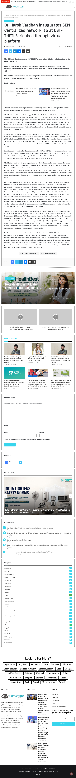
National (8, 583)
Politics (7, 639)
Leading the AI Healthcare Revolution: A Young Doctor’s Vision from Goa (24, 288)
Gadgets (7, 634)
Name (6, 425)
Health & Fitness (15, 15)
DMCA (54, 703)
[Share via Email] (23, 51)
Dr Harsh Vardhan (48, 254)
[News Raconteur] (15, 7)
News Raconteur (10, 46)
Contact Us (55, 700)
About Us (55, 694)
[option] (38, 285)
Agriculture (8, 622)
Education (8, 580)
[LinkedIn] (15, 51)
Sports (7, 592)
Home (7, 15)
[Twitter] (10, 51)
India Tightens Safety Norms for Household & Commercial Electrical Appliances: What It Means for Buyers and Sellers (43, 751)
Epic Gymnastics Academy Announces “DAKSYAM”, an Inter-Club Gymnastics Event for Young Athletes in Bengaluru (38, 383)
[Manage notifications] (71, 773)
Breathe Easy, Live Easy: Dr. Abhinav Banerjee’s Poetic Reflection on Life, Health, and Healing (13, 359)
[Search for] (74, 7)
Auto (6, 619)
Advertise (55, 697)
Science (7, 589)
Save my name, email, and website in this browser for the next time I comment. (28, 439)
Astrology (8, 642)
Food (7, 604)
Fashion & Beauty (10, 607)
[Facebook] (6, 51)
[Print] (28, 51)
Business (8, 568)
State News (8, 586)
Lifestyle (8, 571)
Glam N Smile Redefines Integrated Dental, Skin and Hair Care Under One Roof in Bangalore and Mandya (14, 383)
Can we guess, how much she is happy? (19, 540)
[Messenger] (19, 51)
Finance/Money (10, 610)
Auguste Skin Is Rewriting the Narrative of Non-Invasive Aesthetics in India (37, 358)
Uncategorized (10, 616)
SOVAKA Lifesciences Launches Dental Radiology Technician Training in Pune (26, 91)
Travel (7, 625)
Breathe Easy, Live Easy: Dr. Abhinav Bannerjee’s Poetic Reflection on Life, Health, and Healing (60, 359)
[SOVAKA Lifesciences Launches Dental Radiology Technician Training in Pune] (9, 91)
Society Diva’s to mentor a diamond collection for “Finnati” (35, 552)
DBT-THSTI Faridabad (29, 254)
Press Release (9, 601)
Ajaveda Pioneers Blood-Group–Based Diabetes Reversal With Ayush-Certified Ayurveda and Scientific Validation (61, 383)
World (7, 613)
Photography (9, 636)
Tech (6, 595)
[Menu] (2, 7)
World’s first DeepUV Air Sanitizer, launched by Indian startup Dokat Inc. (30, 528)
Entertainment (9, 574)
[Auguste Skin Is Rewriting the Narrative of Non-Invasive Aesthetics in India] (38, 349)
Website (41, 432)
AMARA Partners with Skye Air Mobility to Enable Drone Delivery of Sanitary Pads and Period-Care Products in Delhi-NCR (36, 511)
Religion (7, 631)
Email (6, 432)
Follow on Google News (59, 706)
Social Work (9, 598)
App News (8, 628)
